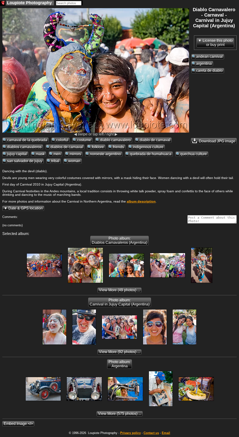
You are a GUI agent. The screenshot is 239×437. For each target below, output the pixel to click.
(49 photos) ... (119, 290)
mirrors (75, 154)
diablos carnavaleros (24, 147)
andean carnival (209, 56)
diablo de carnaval (155, 140)
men (57, 154)
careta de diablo (209, 70)
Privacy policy (130, 433)
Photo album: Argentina (119, 364)
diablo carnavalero (115, 140)
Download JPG (216, 141)
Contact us (151, 433)
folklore (98, 147)
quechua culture (193, 154)
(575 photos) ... (119, 414)
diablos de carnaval (66, 147)
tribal (55, 161)
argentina (204, 63)
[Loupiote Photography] (2, 3)
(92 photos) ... (119, 352)
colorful (62, 140)
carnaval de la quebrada (27, 140)
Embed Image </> (18, 424)
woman (74, 161)
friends (118, 147)
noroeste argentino (105, 154)
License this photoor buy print (218, 42)
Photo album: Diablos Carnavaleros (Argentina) (119, 240)
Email (166, 433)
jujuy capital (17, 154)
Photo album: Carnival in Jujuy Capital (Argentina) (120, 302)
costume (84, 140)
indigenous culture (148, 147)
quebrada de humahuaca (150, 154)
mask (40, 154)
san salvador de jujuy (24, 161)
